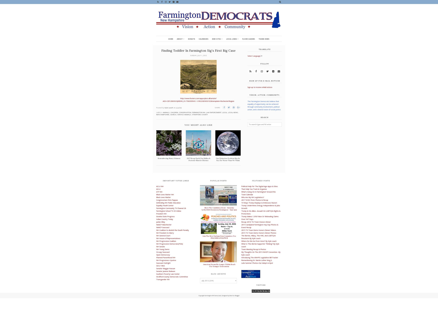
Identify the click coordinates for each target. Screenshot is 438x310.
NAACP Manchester (164, 225)
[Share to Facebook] (224, 107)
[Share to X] (229, 107)
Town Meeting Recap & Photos (253, 249)
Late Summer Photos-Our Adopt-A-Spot (257, 263)
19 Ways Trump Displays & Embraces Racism (259, 203)
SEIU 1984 (160, 266)
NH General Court (163, 235)
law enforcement (213, 112)
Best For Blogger (235, 295)
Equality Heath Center (165, 205)
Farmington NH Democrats (213, 295)
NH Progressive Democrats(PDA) (169, 244)
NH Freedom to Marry (165, 233)
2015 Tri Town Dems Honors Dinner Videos (258, 230)
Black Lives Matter (163, 197)
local (224, 112)
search (173, 115)
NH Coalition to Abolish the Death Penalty (172, 230)
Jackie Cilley (160, 222)
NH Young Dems (162, 249)
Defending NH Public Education (168, 203)
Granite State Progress (165, 216)
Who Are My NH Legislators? (252, 197)
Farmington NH (198, 112)
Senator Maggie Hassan (165, 268)
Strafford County (200, 115)
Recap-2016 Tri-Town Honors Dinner (256, 222)
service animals (184, 115)
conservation (185, 112)
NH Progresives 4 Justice (166, 260)
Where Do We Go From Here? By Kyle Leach (258, 241)
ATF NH (159, 192)
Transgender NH (163, 279)
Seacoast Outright (163, 263)
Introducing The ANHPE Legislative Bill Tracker (259, 257)
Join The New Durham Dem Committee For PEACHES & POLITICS (219, 237)
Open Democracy (163, 255)
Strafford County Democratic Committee (172, 277)
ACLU (158, 189)
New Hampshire (162, 115)
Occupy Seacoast (163, 252)
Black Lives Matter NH (165, 194)
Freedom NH (161, 214)
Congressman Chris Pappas (167, 200)
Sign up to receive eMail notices (260, 87)
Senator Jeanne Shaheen (165, 271)
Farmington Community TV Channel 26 (171, 208)
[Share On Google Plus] (238, 107)
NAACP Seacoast (162, 227)
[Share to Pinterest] (234, 107)
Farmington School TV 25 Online (168, 211)
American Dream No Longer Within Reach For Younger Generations (219, 265)
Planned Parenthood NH (165, 257)
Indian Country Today (164, 219)
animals (166, 112)
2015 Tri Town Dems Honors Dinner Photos (258, 233)
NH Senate (160, 246)
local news (233, 112)
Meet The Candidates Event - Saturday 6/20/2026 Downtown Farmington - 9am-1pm (219, 209)
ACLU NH (160, 186)
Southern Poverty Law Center (168, 274)
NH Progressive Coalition (166, 241)
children (174, 112)
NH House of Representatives (168, 238)
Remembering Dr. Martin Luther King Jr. (256, 260)
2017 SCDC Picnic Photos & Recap (254, 200)
